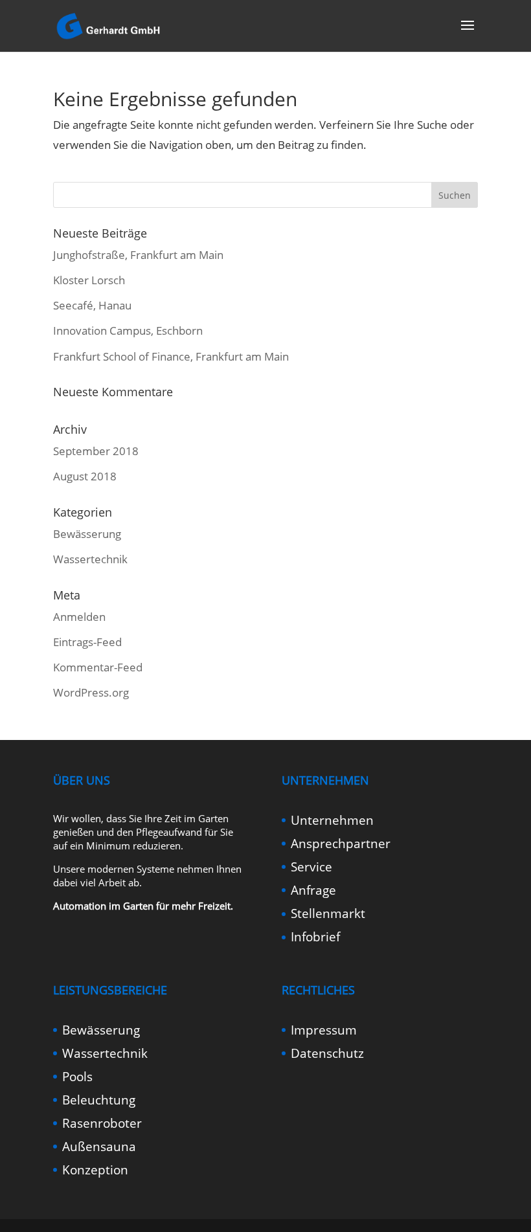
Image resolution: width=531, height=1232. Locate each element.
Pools (77, 1076)
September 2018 (96, 450)
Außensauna (99, 1146)
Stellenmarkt (328, 913)
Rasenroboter (102, 1123)
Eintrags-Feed (87, 641)
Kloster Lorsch (89, 280)
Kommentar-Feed (97, 667)
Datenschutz (327, 1053)
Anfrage (313, 890)
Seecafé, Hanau (92, 305)
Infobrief (315, 936)
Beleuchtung (98, 1100)
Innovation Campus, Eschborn (128, 330)
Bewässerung (87, 533)
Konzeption (95, 1169)
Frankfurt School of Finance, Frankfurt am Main (171, 356)
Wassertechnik (90, 559)
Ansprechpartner (340, 843)
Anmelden (79, 616)
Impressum (324, 1030)
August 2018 (85, 476)
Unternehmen (332, 820)
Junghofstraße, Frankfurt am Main (138, 254)
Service (311, 866)
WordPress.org (91, 692)
